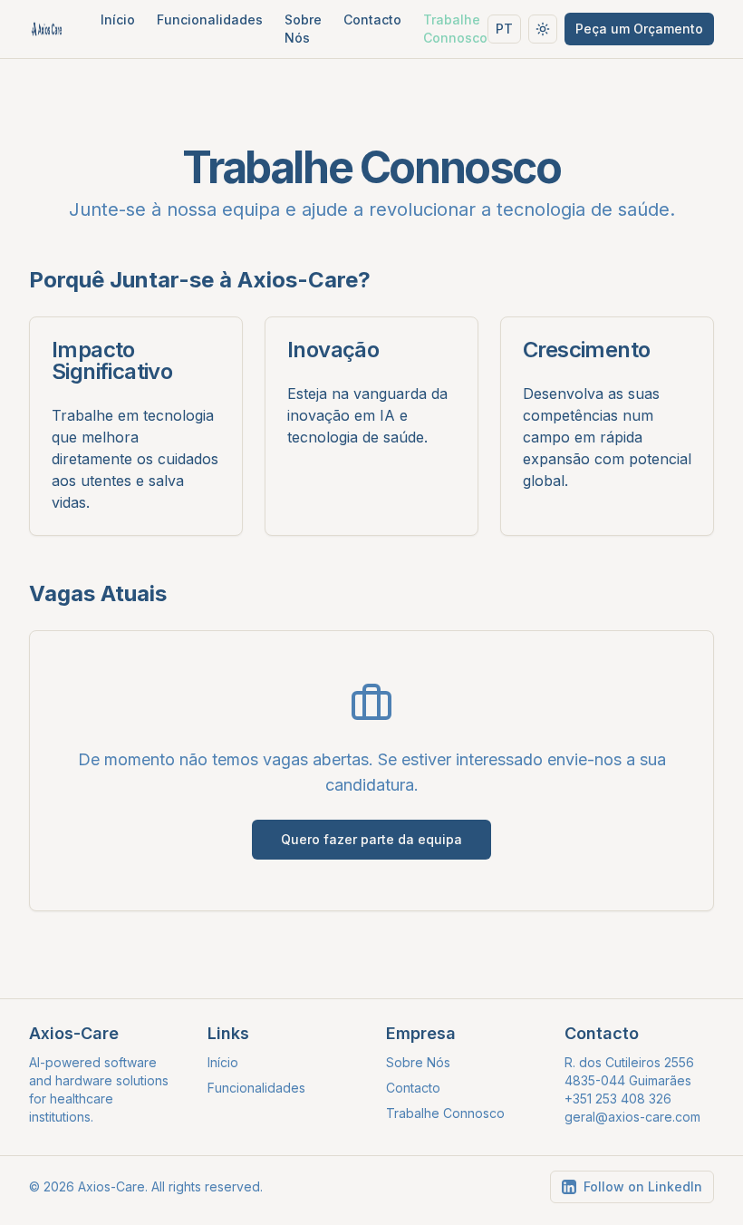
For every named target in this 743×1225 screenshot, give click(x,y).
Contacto (372, 19)
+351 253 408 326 (617, 1098)
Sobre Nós (303, 28)
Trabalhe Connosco (455, 28)
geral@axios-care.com (632, 1116)
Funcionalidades (210, 19)
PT (504, 28)
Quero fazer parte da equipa (371, 839)
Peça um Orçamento (639, 28)
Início (118, 19)
